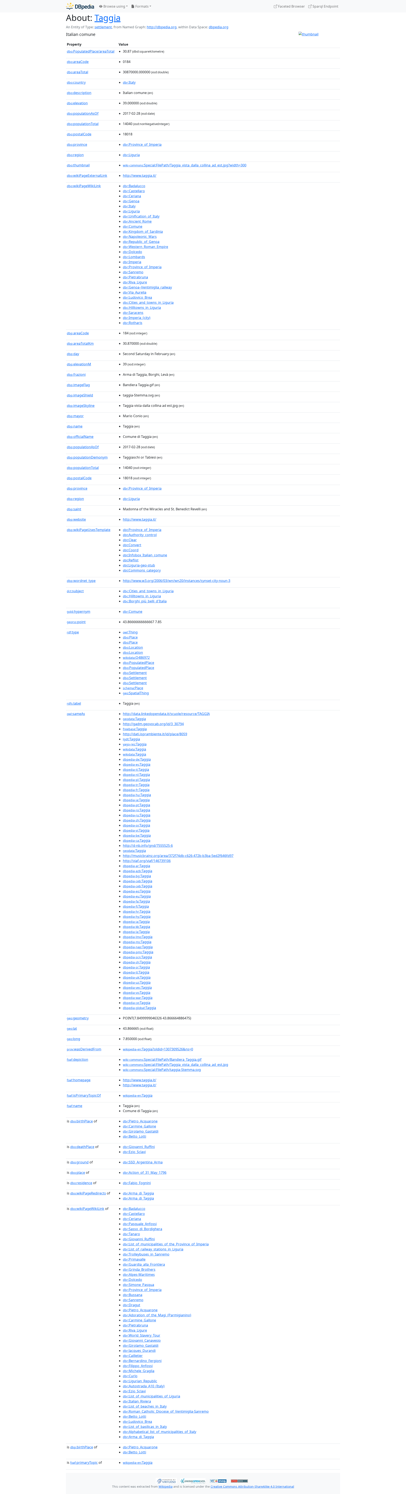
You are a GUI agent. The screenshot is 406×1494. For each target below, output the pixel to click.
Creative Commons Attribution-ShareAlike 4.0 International (252, 1486)
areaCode (78, 61)
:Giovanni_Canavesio (142, 1340)
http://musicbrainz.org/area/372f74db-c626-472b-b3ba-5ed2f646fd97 (178, 855)
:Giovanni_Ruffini (139, 1146)
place (77, 1172)
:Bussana (132, 1294)
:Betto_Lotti (134, 1136)
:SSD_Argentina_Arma (143, 1162)
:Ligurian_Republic (140, 1381)
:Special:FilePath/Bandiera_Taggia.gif (162, 1059)
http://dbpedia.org (162, 27)
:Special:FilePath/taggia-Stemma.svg (162, 1069)
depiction (77, 1059)
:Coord (131, 550)
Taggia (108, 17)
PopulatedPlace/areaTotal (90, 51)
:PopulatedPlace (138, 662)
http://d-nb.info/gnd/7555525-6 (148, 845)
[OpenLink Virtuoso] (166, 1480)
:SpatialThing (136, 693)
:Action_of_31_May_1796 (144, 1172)
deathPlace (82, 1146)
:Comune (132, 226)
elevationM (79, 364)
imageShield (80, 395)
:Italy (129, 82)
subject (75, 591)
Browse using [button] (114, 6)
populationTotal (83, 123)
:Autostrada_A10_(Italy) (144, 1386)
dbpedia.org (218, 27)
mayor (75, 416)
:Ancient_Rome (137, 221)
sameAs (76, 713)
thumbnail (78, 165)
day (73, 353)
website (76, 519)
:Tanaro (131, 1234)
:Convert (132, 545)
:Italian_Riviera (137, 1401)
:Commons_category (142, 570)
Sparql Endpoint (325, 6)
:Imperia (132, 262)
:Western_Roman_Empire (145, 246)
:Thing (130, 632)
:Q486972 (136, 657)
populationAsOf (83, 113)
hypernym (78, 611)
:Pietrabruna (135, 277)
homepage (79, 1080)
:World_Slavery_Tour (141, 1335)
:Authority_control (140, 535)
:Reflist (131, 560)
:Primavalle (134, 1259)
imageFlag (78, 385)
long (73, 1038)
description (79, 92)
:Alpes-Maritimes (139, 1274)
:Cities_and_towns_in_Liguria (148, 302)
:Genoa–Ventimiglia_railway (147, 287)
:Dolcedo (132, 251)
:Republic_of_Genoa (141, 241)
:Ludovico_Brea (137, 297)
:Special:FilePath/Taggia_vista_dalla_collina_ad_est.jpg (175, 1064)
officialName (80, 436)
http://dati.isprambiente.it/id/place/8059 (155, 734)
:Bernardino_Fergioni (142, 1360)
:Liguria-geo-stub (139, 565)
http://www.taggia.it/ (139, 175)
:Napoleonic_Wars (140, 236)
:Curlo (130, 1376)
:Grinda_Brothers (139, 1269)
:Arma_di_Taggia (138, 1193)
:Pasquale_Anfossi (140, 1224)
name (74, 426)
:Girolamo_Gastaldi (140, 1131)
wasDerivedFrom (84, 1049)
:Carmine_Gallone (139, 1126)
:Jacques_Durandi (139, 1350)
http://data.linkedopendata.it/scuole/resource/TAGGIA (166, 713)
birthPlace (81, 1121)
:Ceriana (132, 196)
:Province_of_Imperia (142, 144)
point (76, 622)
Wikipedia (166, 1486)
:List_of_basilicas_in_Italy (145, 1426)
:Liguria (131, 155)
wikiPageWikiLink (84, 186)
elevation (77, 103)
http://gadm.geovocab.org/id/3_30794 (153, 724)
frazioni (76, 374)
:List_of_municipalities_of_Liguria (151, 1396)
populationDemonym (87, 457)
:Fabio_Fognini (137, 1183)
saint (74, 509)
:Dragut (131, 1305)
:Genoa (131, 201)
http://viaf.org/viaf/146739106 (147, 860)
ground (79, 1162)
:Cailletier (133, 1355)
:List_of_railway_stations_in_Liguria (153, 1249)
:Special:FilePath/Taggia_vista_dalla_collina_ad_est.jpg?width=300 (184, 165)
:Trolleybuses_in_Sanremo (146, 1254)
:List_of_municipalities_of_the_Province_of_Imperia (166, 1244)
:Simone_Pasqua (138, 1284)
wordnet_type (81, 580)
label (74, 703)
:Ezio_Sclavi (134, 1151)
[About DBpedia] (80, 6)
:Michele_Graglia (138, 1371)
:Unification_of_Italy (141, 216)
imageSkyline (81, 405)
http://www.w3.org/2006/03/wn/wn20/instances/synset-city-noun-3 (176, 580)
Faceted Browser (291, 6)
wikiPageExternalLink (87, 175)
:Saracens (133, 312)
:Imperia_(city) (136, 317)
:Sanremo (133, 272)
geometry (78, 1018)
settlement (103, 27)
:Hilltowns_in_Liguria (142, 307)
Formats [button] (141, 6)
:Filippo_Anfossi (138, 1365)
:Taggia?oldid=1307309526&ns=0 (158, 1049)
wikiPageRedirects (88, 1193)
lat (72, 1028)
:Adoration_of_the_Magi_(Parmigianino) (157, 1315)
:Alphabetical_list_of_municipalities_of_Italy (159, 1431)
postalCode (79, 134)
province (77, 144)
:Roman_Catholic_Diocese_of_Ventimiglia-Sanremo (166, 1411)
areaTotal (77, 72)
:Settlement (135, 672)
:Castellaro (134, 191)
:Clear (130, 540)
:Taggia (134, 718)
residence (81, 1183)
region (75, 155)
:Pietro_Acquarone (140, 1121)
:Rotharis (132, 322)
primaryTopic (84, 1462)
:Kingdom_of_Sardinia (143, 231)
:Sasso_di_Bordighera (142, 1229)
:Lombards (134, 257)
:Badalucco (134, 186)
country (76, 82)
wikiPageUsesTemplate (88, 529)
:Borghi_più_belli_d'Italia (145, 601)
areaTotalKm (80, 343)
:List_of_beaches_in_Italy (145, 1406)
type (73, 632)
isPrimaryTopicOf (84, 1095)
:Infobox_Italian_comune (145, 555)
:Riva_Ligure (135, 282)
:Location (133, 647)
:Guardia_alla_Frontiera (144, 1264)
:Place (130, 637)
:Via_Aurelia (134, 292)
